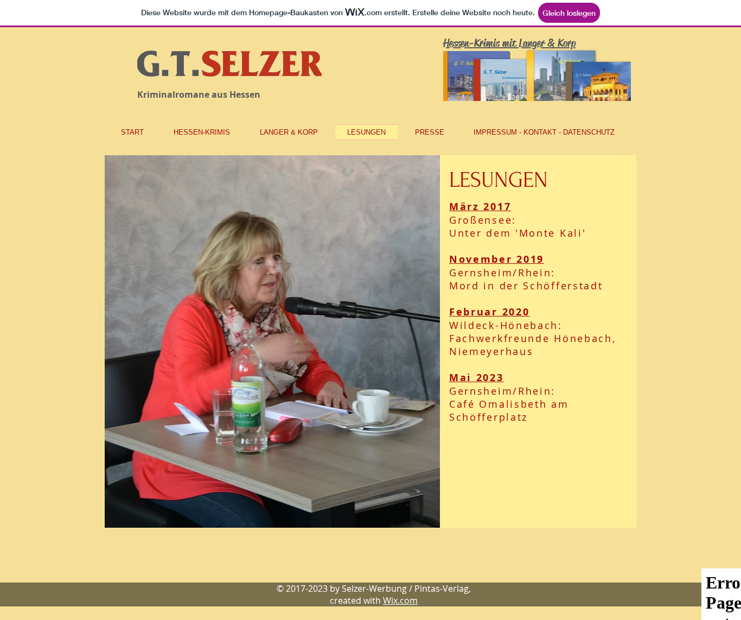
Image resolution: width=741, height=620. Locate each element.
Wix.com (400, 600)
